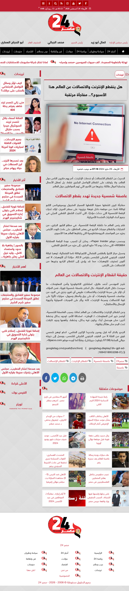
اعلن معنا (31, 570)
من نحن (64, 570)
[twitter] (79, 3)
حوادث (69, 51)
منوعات (18, 51)
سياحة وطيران (96, 51)
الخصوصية (64, 575)
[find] (55, 3)
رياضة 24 (82, 51)
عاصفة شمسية (102, 360)
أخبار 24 (111, 51)
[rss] (61, 3)
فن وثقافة (56, 51)
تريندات (6, 51)
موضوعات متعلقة (111, 388)
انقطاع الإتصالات (56, 360)
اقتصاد (29, 51)
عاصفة (121, 367)
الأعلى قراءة (19, 383)
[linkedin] (67, 3)
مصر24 (120, 360)
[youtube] (73, 3)
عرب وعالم (42, 51)
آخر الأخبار (19, 179)
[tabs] (43, 3)
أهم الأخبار (19, 266)
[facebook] (85, 3)
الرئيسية (98, 552)
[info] (49, 3)
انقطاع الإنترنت (80, 360)
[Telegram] (73, 378)
